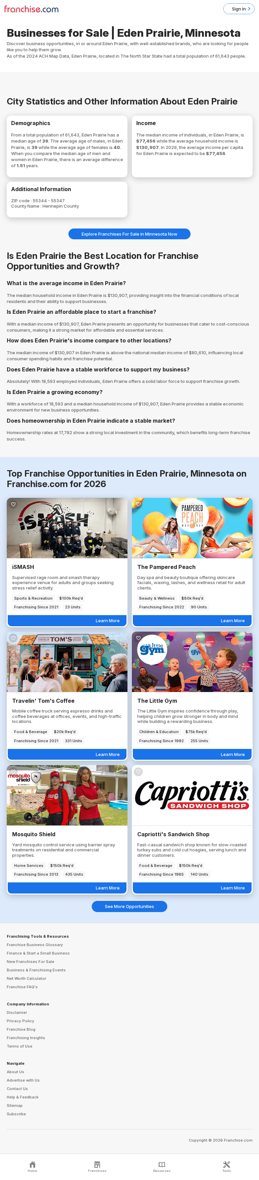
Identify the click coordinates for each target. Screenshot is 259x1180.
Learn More (108, 620)
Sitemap (15, 1105)
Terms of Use (19, 1046)
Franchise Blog (21, 1029)
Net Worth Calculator (26, 978)
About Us (15, 1071)
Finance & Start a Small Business (38, 953)
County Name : (26, 206)
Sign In (239, 8)
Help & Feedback (22, 1097)
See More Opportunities (129, 906)
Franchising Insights (26, 1037)
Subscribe (16, 1114)
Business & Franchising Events (36, 970)
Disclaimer (17, 1012)
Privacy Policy (20, 1021)
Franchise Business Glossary (35, 944)
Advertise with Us (23, 1080)
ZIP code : (22, 200)
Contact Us (17, 1088)
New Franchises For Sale (30, 961)
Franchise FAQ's (22, 987)
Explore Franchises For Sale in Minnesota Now (129, 234)
